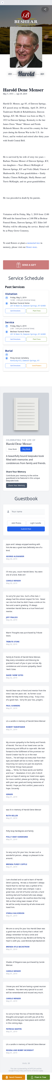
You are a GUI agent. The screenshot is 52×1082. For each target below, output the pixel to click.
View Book (12, 449)
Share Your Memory (16, 485)
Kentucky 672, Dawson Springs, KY (24, 360)
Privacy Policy (19, 1071)
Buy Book (26, 449)
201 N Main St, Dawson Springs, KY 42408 (28, 305)
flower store (31, 246)
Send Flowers (36, 366)
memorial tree (33, 242)
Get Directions (15, 311)
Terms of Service (33, 1071)
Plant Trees (37, 311)
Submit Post (26, 529)
